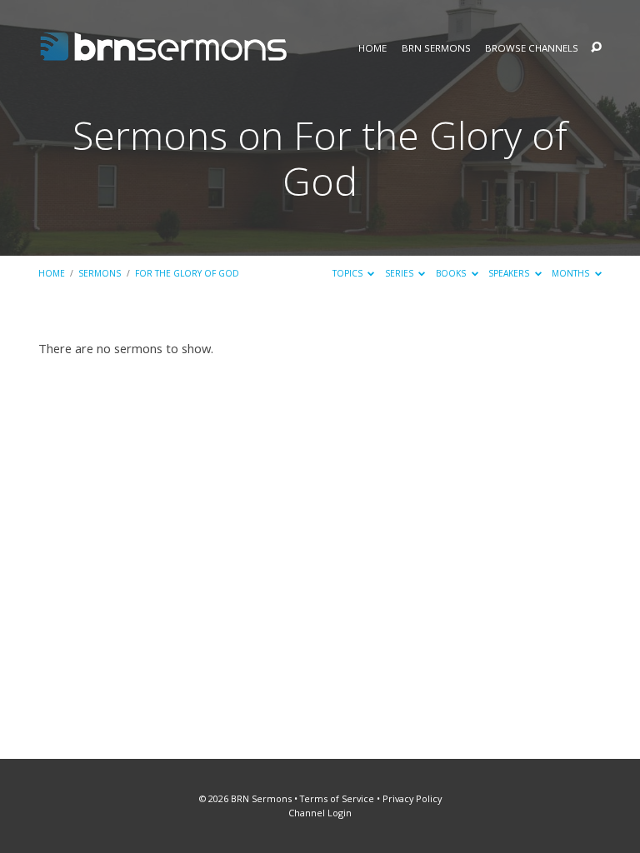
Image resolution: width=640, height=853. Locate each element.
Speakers (510, 273)
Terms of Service (337, 798)
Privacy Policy (412, 798)
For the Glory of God (187, 273)
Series (400, 273)
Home (372, 48)
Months (572, 273)
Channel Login (320, 812)
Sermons (99, 273)
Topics (348, 273)
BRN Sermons (436, 48)
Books (452, 273)
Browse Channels (531, 48)
